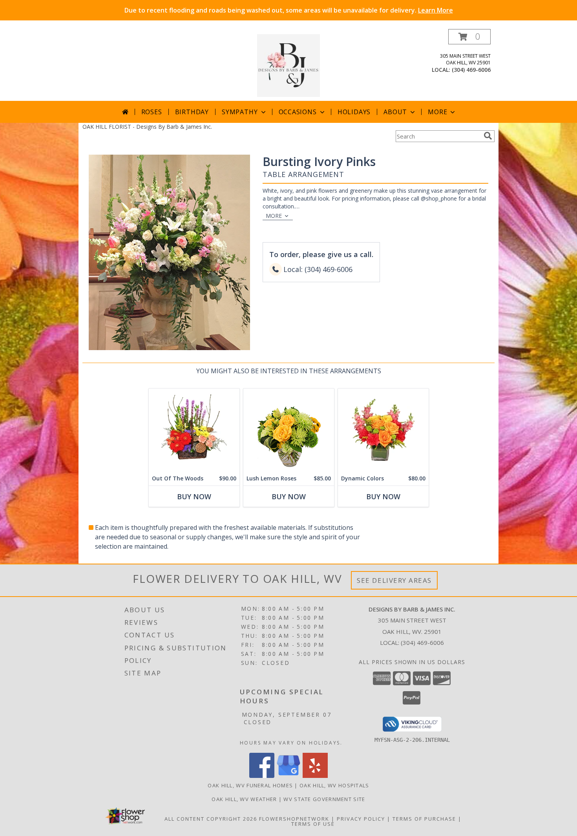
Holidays (354, 112)
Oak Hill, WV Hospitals (334, 785)
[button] (469, 36)
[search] (488, 135)
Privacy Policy (361, 818)
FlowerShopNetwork (294, 818)
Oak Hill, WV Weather (244, 799)
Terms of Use (313, 823)
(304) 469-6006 (471, 69)
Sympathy (239, 112)
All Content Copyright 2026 (210, 818)
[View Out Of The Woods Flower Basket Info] (194, 430)
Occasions (298, 112)
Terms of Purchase (424, 818)
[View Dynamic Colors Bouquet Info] (383, 430)
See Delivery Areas (394, 580)
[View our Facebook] (261, 775)
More (437, 112)
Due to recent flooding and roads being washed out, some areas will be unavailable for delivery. (288, 10)
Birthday (192, 112)
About (395, 112)
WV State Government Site (324, 799)
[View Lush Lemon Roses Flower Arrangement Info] (288, 430)
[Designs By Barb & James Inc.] (288, 65)
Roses (151, 112)
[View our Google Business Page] (288, 775)
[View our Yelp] (315, 775)
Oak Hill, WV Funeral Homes (250, 785)
